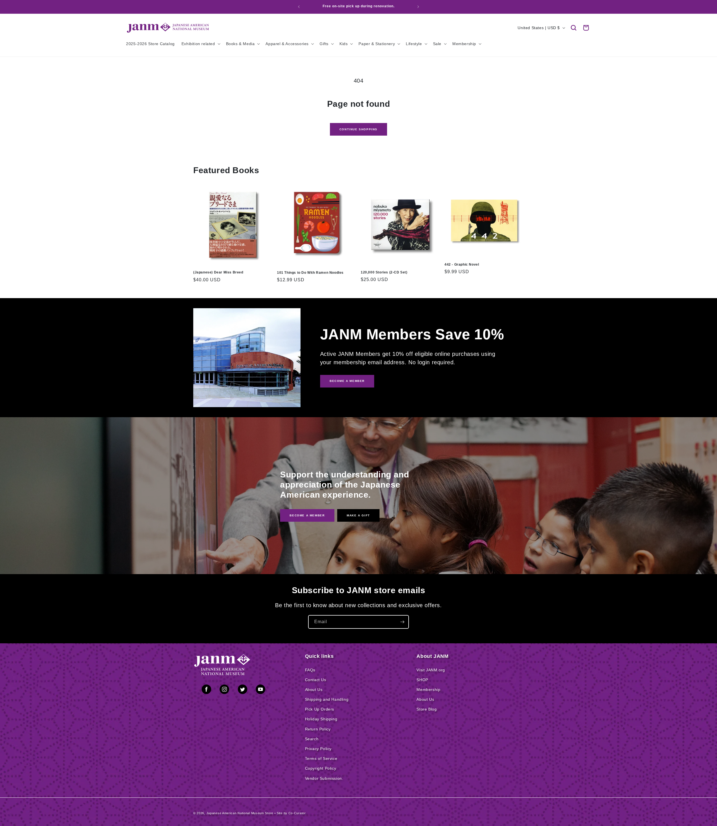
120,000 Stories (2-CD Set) (384, 272)
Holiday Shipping (321, 719)
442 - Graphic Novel (461, 264)
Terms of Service (321, 758)
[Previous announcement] (299, 6)
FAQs (310, 670)
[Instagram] (224, 690)
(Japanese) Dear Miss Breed (218, 272)
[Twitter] (242, 690)
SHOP (422, 679)
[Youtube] (260, 690)
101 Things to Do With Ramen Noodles (310, 273)
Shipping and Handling (327, 699)
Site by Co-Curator (291, 813)
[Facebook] (206, 690)
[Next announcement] (418, 6)
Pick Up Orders (319, 709)
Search (312, 739)
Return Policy (318, 729)
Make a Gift (358, 515)
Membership (428, 689)
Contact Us (315, 679)
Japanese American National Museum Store (239, 813)
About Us (314, 689)
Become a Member (307, 515)
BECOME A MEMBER (347, 380)
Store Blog (426, 709)
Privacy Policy (318, 748)
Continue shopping (358, 129)
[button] (573, 28)
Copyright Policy (320, 768)
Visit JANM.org (430, 670)
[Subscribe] (402, 622)
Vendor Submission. (324, 778)
